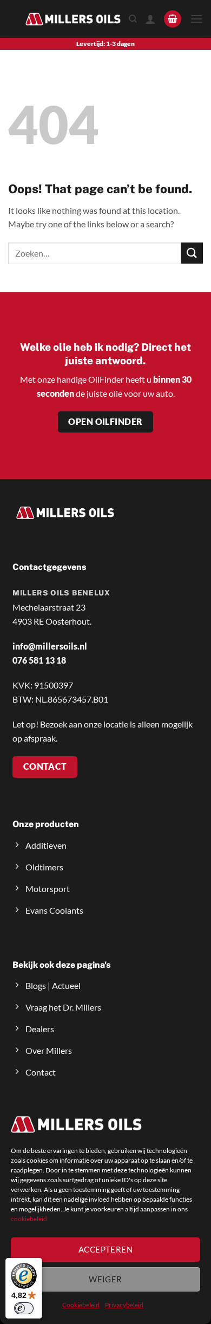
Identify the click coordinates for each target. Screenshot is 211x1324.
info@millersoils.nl (49, 646)
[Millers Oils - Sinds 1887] (73, 19)
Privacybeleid (124, 1305)
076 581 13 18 (39, 660)
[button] (172, 19)
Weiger (105, 1279)
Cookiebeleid (81, 1305)
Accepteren (105, 1249)
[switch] (24, 1308)
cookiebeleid (29, 1219)
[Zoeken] (133, 19)
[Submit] (192, 253)
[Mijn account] (150, 19)
